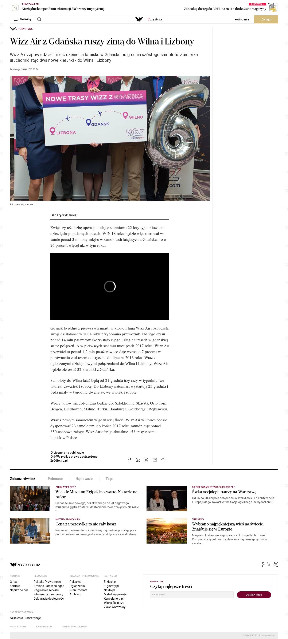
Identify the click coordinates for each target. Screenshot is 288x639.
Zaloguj (266, 19)
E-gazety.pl (111, 586)
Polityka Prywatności (47, 581)
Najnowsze (84, 479)
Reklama (75, 581)
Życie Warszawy (114, 607)
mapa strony (18, 626)
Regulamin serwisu (46, 590)
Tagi (109, 479)
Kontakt (15, 586)
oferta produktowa (74, 626)
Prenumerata (78, 590)
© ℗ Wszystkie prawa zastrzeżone (73, 456)
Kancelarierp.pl (114, 598)
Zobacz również (22, 479)
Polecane (55, 479)
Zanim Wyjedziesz (65, 487)
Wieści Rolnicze (114, 602)
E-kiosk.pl (110, 581)
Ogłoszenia (77, 586)
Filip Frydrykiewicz (63, 215)
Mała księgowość (115, 594)
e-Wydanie (242, 19)
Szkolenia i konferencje (25, 618)
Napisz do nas (19, 590)
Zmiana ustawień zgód (49, 586)
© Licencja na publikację (67, 452)
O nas (13, 581)
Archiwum (76, 594)
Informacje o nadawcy (48, 594)
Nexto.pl (109, 590)
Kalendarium (44, 626)
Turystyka (25, 29)
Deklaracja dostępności (49, 598)
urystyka (155, 19)
